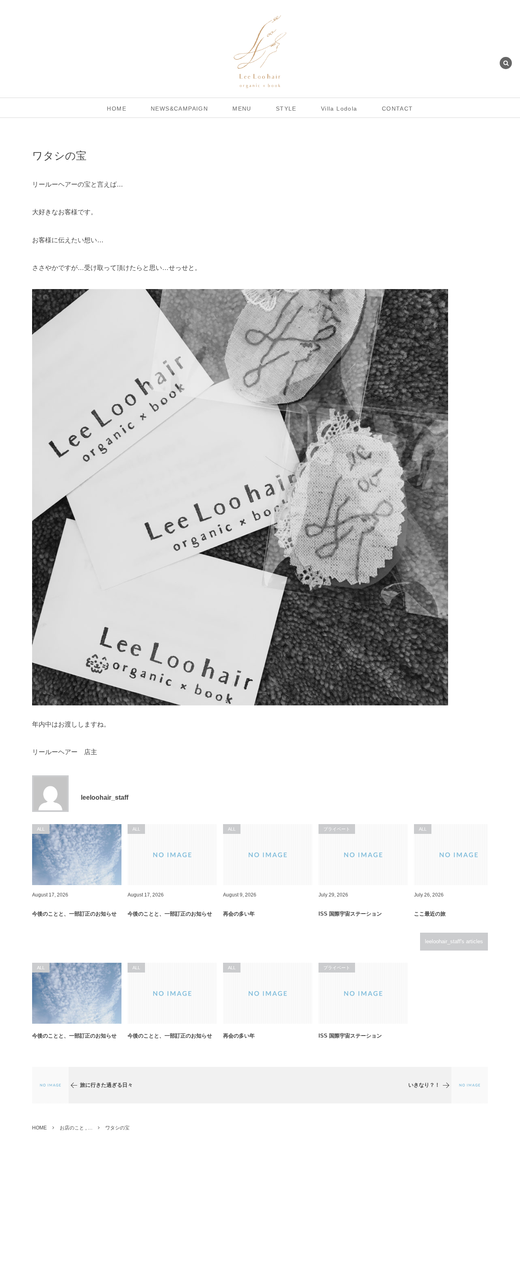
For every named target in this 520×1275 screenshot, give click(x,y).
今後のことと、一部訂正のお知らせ (74, 914)
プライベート (336, 967)
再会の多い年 (239, 914)
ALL (41, 967)
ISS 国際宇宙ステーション (350, 914)
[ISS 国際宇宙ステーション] (363, 854)
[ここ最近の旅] (458, 854)
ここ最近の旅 (430, 914)
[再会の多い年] (267, 854)
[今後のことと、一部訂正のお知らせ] (76, 854)
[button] (506, 64)
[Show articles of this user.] (50, 793)
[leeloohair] (260, 51)
